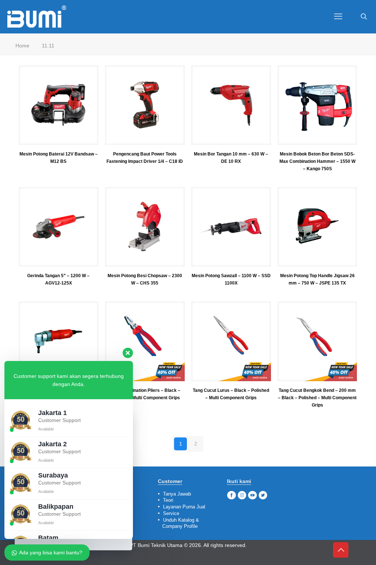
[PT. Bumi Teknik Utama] (36, 16)
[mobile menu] (338, 16)
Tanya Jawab (177, 494)
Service (171, 513)
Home (22, 46)
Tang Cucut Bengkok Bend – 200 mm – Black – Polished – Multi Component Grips (317, 398)
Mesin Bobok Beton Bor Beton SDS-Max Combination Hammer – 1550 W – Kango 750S (317, 161)
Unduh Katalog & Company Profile (178, 523)
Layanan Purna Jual (184, 506)
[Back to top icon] (340, 550)
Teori (168, 500)
